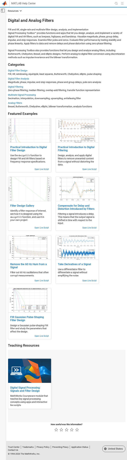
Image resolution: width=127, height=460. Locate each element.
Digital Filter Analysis (18, 78)
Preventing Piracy (60, 447)
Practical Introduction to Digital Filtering (76, 149)
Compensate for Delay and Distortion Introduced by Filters (76, 207)
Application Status (79, 447)
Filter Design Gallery (22, 205)
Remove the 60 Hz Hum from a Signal (28, 266)
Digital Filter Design (17, 70)
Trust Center (14, 447)
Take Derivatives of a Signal (74, 264)
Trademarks (28, 447)
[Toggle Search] (116, 3)
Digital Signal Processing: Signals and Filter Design (25, 389)
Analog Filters (15, 103)
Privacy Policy (43, 447)
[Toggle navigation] (14, 11)
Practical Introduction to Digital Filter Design (28, 149)
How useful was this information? (66, 424)
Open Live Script (42, 169)
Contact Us (13, 450)
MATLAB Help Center (23, 3)
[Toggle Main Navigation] (122, 3)
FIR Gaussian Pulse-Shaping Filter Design (27, 319)
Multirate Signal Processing (22, 95)
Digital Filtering (15, 86)
